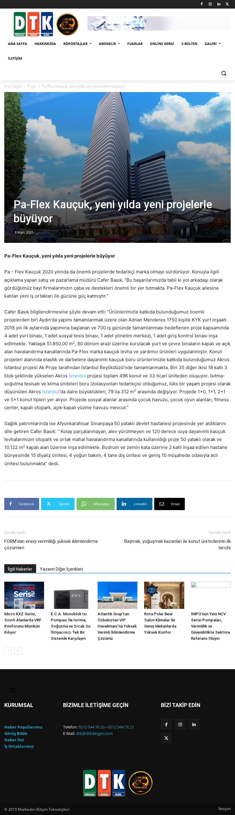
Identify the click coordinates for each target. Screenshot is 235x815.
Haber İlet (14, 740)
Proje (31, 86)
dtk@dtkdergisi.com (94, 733)
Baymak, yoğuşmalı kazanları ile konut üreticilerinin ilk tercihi (177, 544)
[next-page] (18, 650)
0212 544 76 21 (121, 727)
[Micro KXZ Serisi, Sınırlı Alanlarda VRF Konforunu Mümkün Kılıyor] (24, 595)
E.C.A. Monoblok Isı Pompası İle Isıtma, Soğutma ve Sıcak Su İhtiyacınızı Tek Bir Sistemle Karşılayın (70, 626)
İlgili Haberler (20, 569)
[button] (223, 73)
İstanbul (77, 376)
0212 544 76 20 (91, 727)
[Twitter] (227, 4)
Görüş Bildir (16, 733)
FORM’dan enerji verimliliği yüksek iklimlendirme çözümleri (51, 544)
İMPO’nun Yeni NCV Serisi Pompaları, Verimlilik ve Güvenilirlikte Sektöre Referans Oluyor (210, 626)
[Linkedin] (218, 4)
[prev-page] (8, 650)
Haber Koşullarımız (23, 727)
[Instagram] (210, 4)
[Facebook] (201, 4)
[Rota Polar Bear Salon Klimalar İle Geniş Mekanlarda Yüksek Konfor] (164, 595)
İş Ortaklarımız (19, 746)
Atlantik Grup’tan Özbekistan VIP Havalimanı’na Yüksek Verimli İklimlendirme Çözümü (117, 626)
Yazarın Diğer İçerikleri (61, 569)
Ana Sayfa (12, 86)
